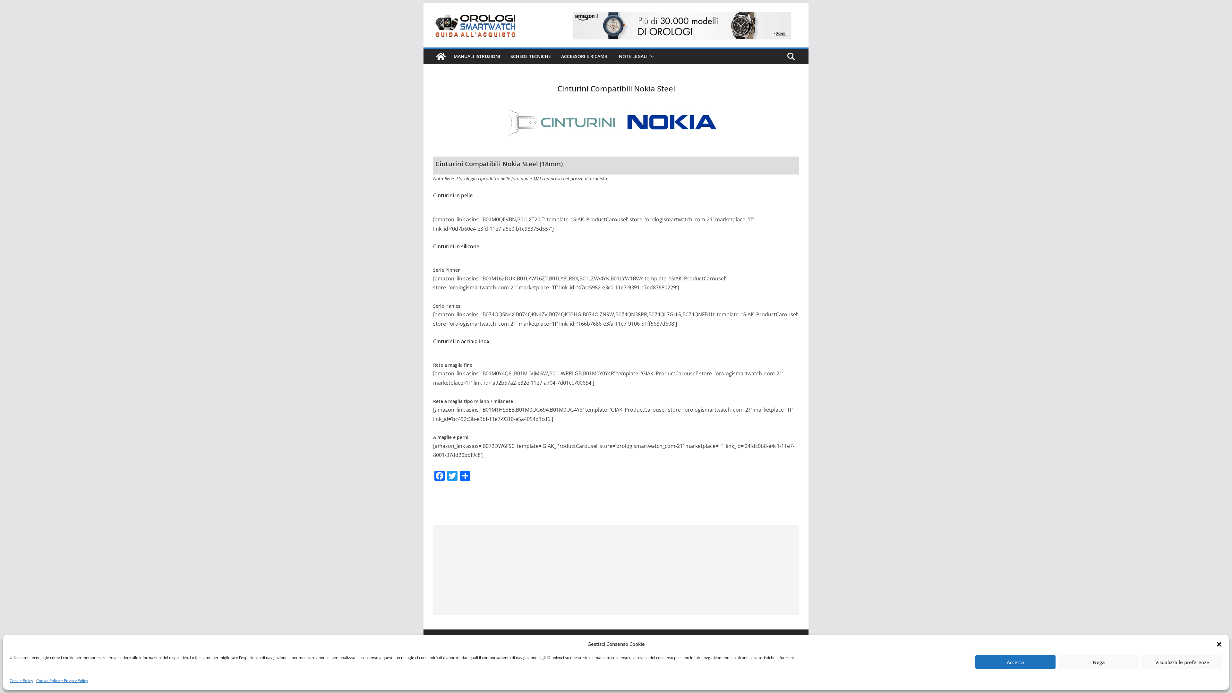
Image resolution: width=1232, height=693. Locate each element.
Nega (1099, 662)
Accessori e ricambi (585, 56)
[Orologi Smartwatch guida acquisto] (441, 56)
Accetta (1015, 662)
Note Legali (633, 56)
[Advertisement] (616, 570)
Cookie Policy (21, 680)
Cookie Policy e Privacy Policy (62, 680)
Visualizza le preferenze (1182, 662)
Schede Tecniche (530, 56)
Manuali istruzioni (477, 56)
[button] (1219, 644)
